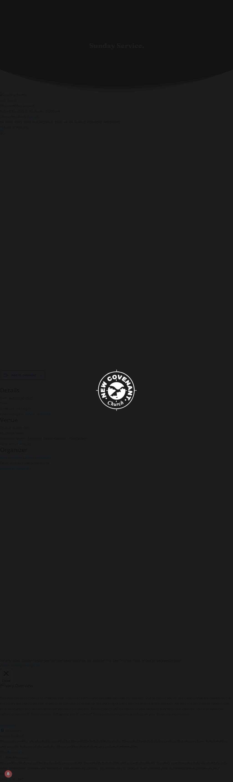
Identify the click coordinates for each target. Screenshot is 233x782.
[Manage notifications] (8, 773)
